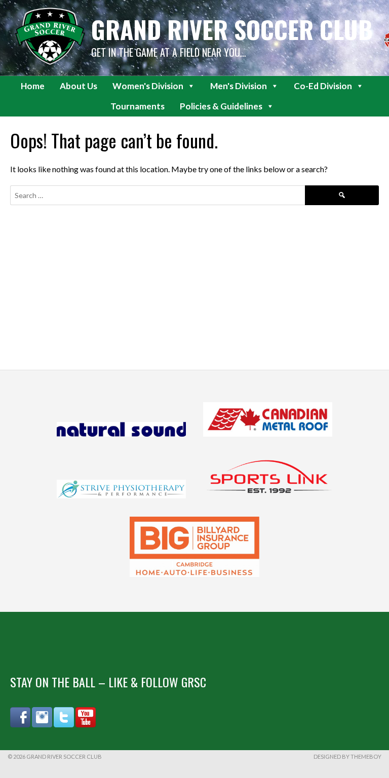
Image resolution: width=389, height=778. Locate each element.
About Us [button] (78, 86)
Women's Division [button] (147, 86)
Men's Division (238, 86)
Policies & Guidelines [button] (221, 106)
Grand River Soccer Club (232, 29)
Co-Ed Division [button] (323, 86)
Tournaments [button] (137, 106)
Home (33, 86)
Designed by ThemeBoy (347, 756)
